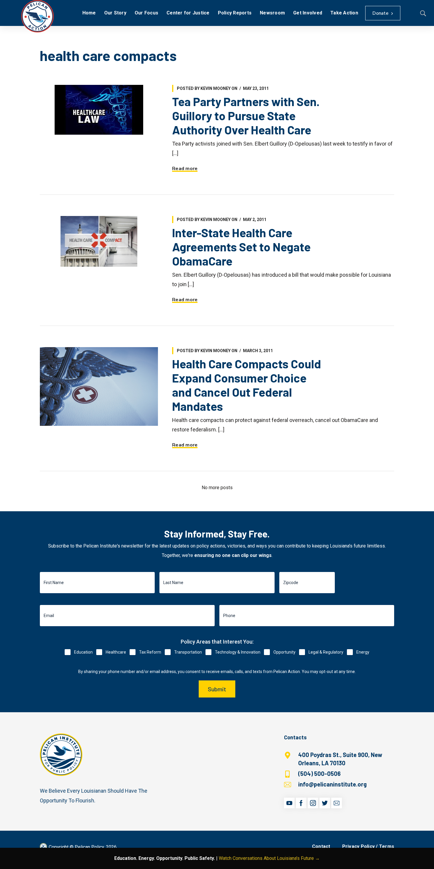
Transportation (188, 652)
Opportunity (284, 652)
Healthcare (116, 652)
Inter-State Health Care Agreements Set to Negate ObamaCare (241, 246)
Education (83, 652)
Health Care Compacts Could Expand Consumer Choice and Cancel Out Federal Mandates (246, 385)
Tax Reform (150, 652)
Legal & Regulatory (326, 652)
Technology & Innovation (237, 652)
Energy (362, 652)
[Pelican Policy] (37, 16)
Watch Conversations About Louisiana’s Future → (269, 858)
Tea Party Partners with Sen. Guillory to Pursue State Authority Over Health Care (245, 115)
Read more (185, 168)
